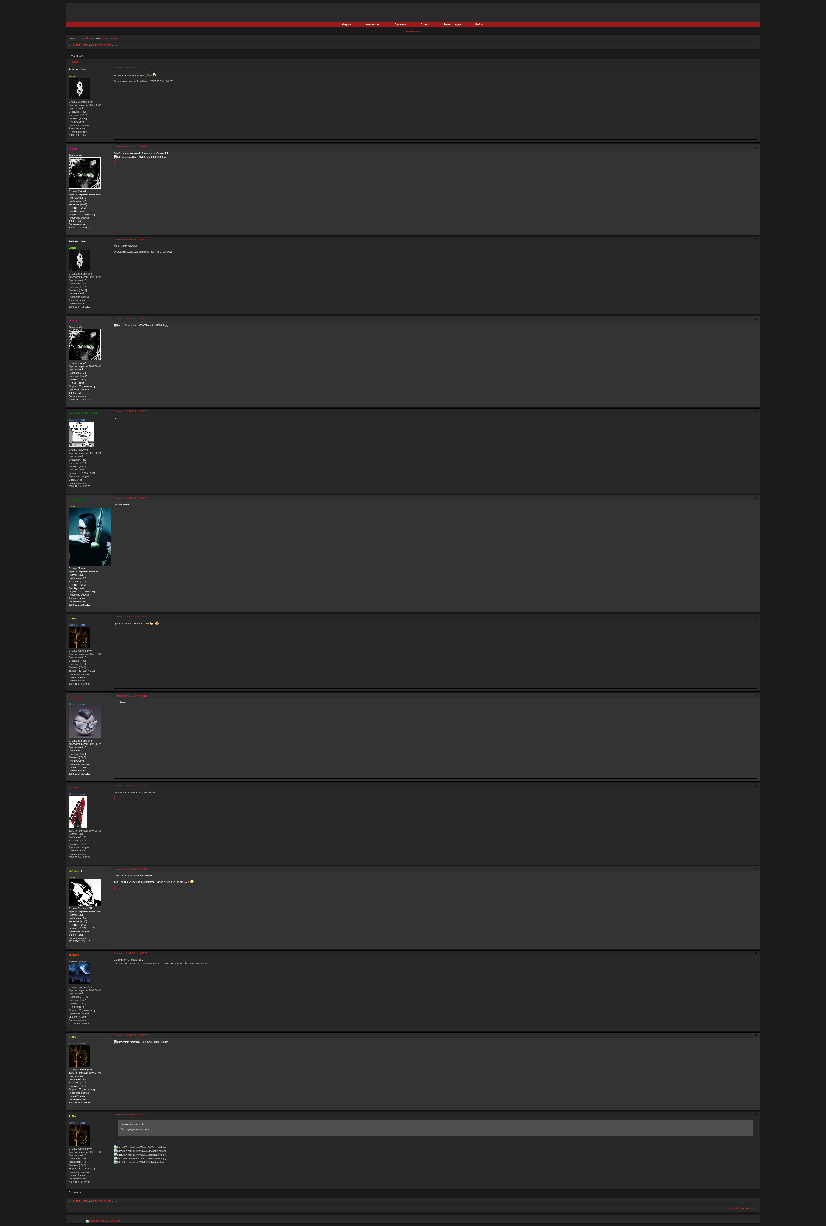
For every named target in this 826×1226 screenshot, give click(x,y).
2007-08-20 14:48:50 (136, 1035)
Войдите (90, 38)
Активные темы (413, 31)
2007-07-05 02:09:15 (136, 696)
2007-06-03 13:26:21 (136, 147)
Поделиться (120, 67)
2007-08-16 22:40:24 (136, 785)
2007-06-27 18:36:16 (136, 498)
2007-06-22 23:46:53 (136, 411)
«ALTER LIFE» (79, 45)
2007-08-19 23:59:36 (136, 953)
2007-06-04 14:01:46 (136, 318)
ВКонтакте (114, 1221)
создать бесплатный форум (742, 1208)
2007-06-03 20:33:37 (136, 239)
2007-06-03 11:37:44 (136, 67)
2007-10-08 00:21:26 (136, 1114)
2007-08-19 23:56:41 (136, 869)
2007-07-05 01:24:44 (136, 616)
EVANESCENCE (101, 45)
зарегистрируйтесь (110, 38)
